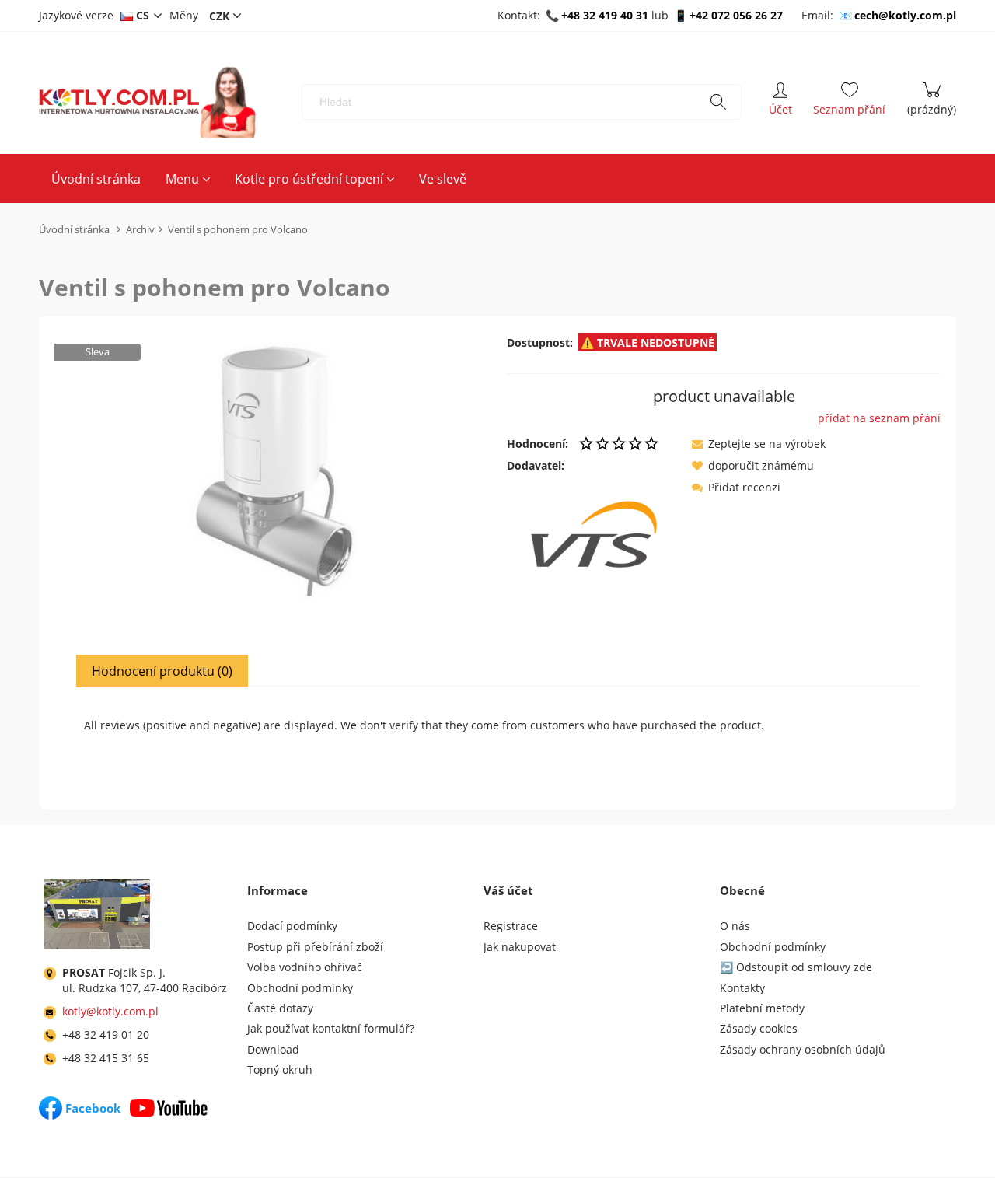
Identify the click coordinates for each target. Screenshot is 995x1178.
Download (273, 1049)
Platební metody (762, 1008)
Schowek (849, 101)
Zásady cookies (759, 1028)
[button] (759, 443)
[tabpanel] (497, 735)
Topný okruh (279, 1069)
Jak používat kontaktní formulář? (330, 1028)
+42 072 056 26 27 (736, 15)
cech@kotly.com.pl (905, 15)
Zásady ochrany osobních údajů (802, 1049)
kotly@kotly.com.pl (110, 1011)
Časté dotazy (280, 1008)
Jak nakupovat (520, 946)
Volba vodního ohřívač (304, 967)
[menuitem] (96, 179)
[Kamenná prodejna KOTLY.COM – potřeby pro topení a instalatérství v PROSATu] (97, 917)
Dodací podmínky (292, 925)
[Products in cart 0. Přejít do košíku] (931, 101)
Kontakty (742, 988)
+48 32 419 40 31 (604, 15)
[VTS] (594, 532)
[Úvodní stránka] (147, 102)
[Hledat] (718, 102)
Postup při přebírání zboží (315, 946)
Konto (780, 101)
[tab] (163, 671)
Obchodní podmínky (300, 988)
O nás (735, 925)
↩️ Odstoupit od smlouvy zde (796, 967)
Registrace (511, 925)
